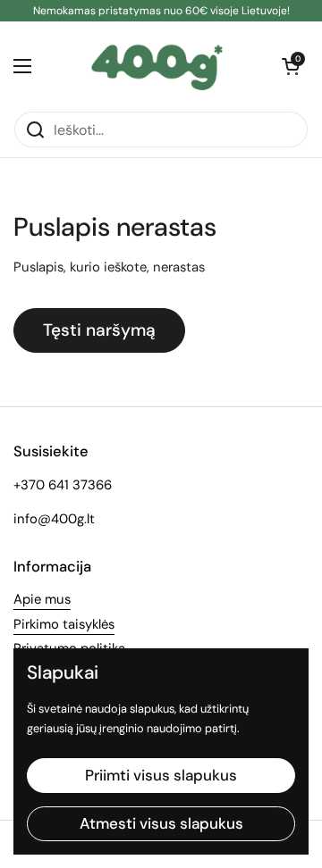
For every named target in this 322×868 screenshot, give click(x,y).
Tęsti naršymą (99, 330)
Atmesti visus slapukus (161, 823)
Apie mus (42, 599)
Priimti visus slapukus (161, 775)
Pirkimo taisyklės (63, 624)
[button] (291, 66)
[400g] (157, 66)
